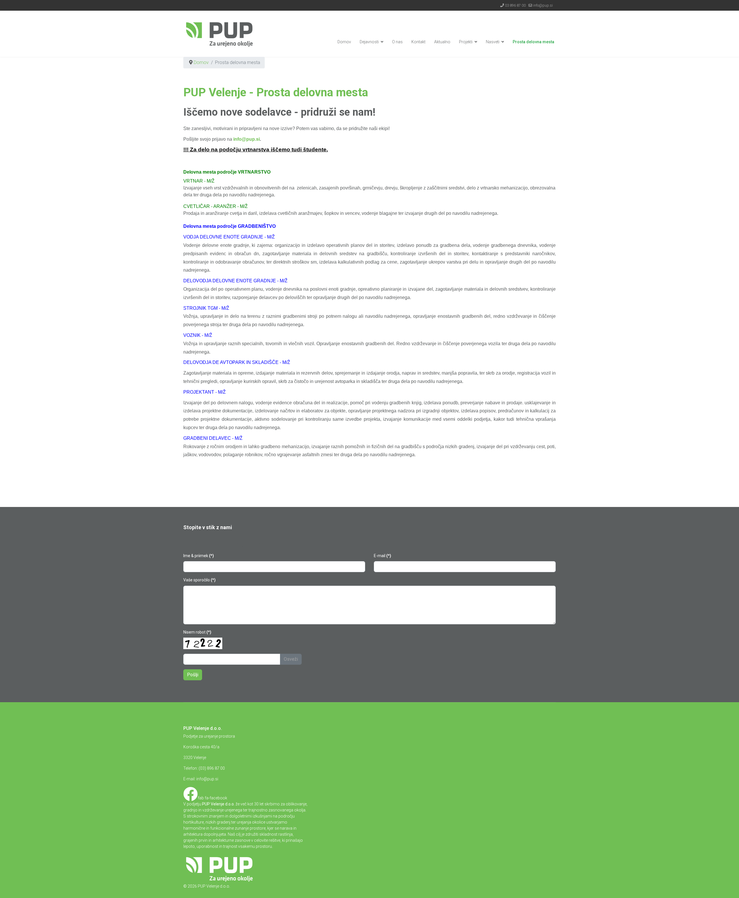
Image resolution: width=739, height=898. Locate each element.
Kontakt (418, 42)
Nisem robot (197, 632)
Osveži (291, 659)
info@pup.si (543, 5)
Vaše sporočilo (199, 580)
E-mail (382, 555)
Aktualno (442, 42)
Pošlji (192, 674)
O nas (397, 42)
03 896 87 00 (515, 5)
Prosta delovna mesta (533, 42)
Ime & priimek (198, 555)
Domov (344, 42)
